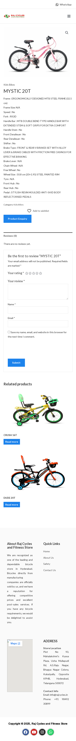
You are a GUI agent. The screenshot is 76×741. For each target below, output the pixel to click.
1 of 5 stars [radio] (26, 273)
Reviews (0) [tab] (10, 235)
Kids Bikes (9, 84)
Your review (16, 281)
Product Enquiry (17, 218)
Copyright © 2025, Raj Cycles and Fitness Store (38, 723)
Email (11, 317)
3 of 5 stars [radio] (33, 273)
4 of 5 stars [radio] (37, 273)
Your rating (16, 273)
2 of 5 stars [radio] (30, 273)
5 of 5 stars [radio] (40, 273)
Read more (11, 441)
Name (12, 304)
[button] (67, 33)
